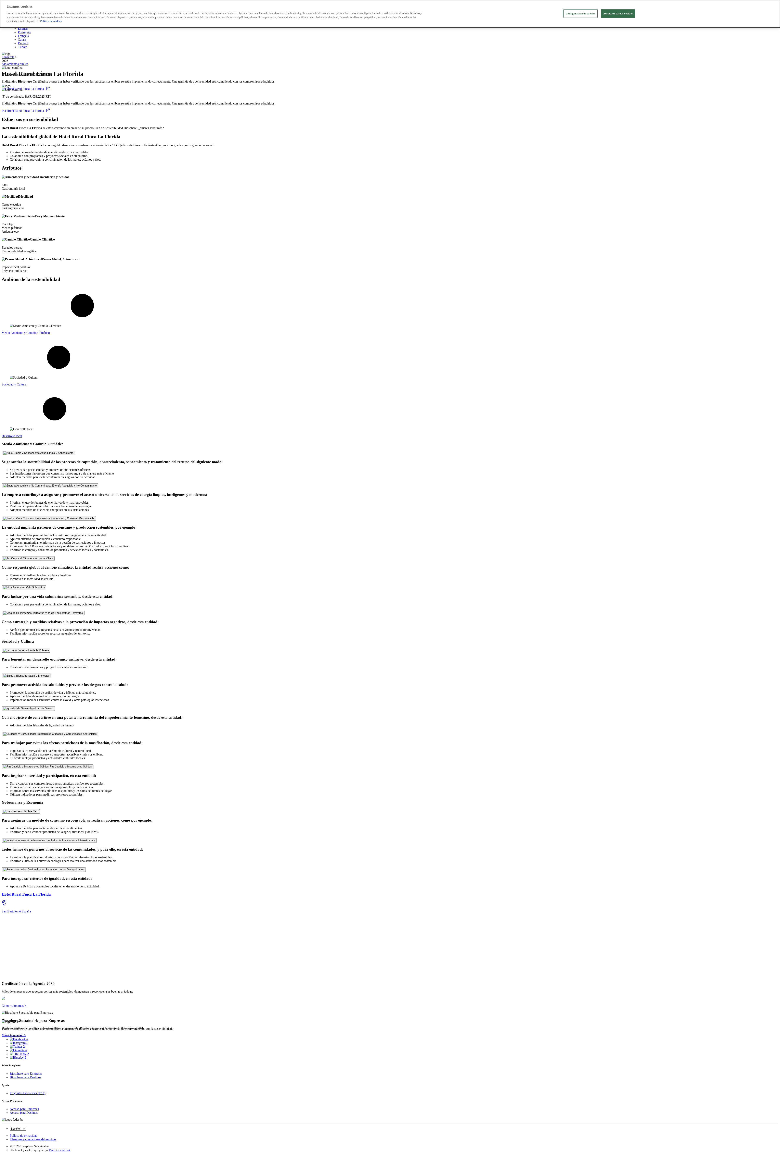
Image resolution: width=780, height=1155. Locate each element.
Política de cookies (51, 21)
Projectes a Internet (59, 1150)
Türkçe (22, 47)
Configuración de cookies (580, 13)
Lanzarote (8, 57)
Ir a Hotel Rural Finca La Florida (24, 88)
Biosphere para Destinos (25, 1077)
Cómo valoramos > (14, 1005)
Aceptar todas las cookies (618, 13)
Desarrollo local (12, 436)
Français (23, 36)
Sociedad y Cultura (14, 384)
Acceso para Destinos (24, 1112)
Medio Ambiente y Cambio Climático (26, 332)
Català (22, 39)
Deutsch (23, 43)
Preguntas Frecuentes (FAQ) (28, 1093)
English (23, 28)
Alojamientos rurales (15, 64)
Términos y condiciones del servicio (33, 1139)
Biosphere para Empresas (26, 1073)
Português (24, 32)
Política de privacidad (23, 1135)
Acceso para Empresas (24, 1109)
